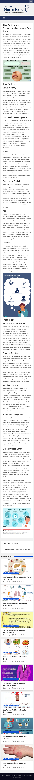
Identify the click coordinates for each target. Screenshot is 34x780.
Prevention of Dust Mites (11, 544)
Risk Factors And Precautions (11, 572)
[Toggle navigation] (3, 18)
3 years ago (7, 581)
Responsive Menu (31, 1)
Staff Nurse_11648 (18, 581)
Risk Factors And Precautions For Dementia (17, 549)
